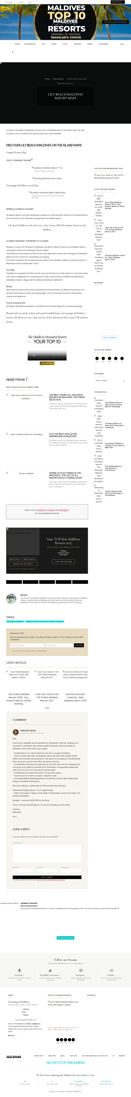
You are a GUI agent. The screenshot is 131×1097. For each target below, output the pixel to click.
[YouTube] (118, 44)
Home (8, 44)
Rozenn (23, 595)
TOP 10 (44, 44)
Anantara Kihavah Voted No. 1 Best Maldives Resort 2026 (75, 697)
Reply (15, 817)
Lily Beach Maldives (15, 621)
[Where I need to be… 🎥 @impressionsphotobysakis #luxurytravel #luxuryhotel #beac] (101, 295)
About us (11, 1035)
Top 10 (122, 44)
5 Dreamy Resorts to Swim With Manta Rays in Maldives (114, 425)
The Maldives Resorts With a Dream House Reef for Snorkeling (113, 404)
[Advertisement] (65, 56)
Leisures (89, 44)
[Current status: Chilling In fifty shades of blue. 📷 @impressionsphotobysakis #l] (120, 922)
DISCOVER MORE (47, 363)
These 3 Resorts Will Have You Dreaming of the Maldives (114, 493)
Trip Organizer (103, 44)
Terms (31, 568)
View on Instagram (109, 337)
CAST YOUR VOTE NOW (63, 561)
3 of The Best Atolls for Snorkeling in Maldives (63, 435)
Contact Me (20, 2)
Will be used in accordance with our (29, 651)
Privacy (25, 568)
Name (16, 867)
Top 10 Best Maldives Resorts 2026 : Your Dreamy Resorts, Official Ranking (114, 205)
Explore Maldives (29, 44)
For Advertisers (9, 2)
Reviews (54, 44)
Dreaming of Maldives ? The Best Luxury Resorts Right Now (115, 445)
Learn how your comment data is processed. (51, 880)
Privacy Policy (41, 651)
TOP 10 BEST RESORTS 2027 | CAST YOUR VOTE (95, 1056)
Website (65, 867)
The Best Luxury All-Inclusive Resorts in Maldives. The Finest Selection (67, 397)
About (29, 2)
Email (40, 867)
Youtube (50, 510)
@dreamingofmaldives (29, 906)
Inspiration (77, 44)
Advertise (122, 1056)
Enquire (17, 44)
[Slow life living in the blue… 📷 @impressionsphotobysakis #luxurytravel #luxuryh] (117, 295)
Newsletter (52, 1056)
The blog (47, 79)
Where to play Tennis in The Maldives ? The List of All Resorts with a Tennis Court (65, 475)
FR (113, 1056)
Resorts (65, 44)
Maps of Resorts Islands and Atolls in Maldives (45, 621)
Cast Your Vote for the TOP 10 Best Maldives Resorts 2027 (47, 697)
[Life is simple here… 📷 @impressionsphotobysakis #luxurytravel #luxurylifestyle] (98, 922)
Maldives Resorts (58, 79)
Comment (17, 843)
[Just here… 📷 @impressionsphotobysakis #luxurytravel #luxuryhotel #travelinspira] (101, 310)
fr (12, 52)
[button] (45, 708)
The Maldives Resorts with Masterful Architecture (113, 468)
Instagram (64, 510)
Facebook (41, 510)
